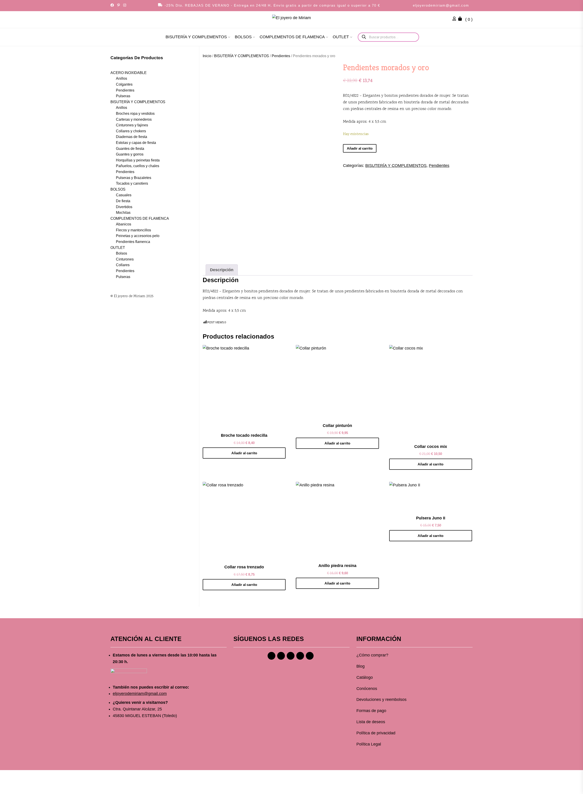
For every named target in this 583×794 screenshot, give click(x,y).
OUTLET (341, 37)
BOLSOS (243, 37)
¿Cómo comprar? (372, 655)
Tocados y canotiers (132, 183)
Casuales (123, 195)
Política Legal (368, 744)
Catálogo (364, 677)
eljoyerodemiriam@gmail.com (441, 5)
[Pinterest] (290, 656)
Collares (123, 265)
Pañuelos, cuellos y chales (137, 166)
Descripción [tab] (221, 270)
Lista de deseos (370, 722)
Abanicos (123, 224)
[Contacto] (310, 656)
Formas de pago (371, 710)
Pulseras (123, 96)
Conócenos (366, 688)
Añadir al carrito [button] (244, 453)
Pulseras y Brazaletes (133, 177)
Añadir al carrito (360, 148)
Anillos (121, 78)
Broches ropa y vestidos (135, 113)
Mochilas (123, 212)
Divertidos (124, 207)
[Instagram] (281, 656)
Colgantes (124, 84)
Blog (360, 666)
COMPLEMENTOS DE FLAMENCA (292, 37)
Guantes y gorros (129, 154)
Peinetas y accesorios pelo (137, 236)
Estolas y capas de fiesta (136, 142)
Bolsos (121, 253)
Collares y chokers (131, 131)
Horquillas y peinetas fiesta (138, 160)
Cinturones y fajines (132, 125)
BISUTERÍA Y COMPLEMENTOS (196, 37)
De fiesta (123, 201)
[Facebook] (271, 656)
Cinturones (125, 259)
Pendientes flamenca (133, 241)
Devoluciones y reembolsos (381, 699)
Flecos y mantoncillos (133, 230)
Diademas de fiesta (131, 137)
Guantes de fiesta (130, 148)
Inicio (207, 56)
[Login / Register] (455, 19)
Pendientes (281, 56)
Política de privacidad (375, 733)
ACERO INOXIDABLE (128, 72)
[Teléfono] (300, 656)
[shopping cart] (461, 19)
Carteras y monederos (134, 119)
